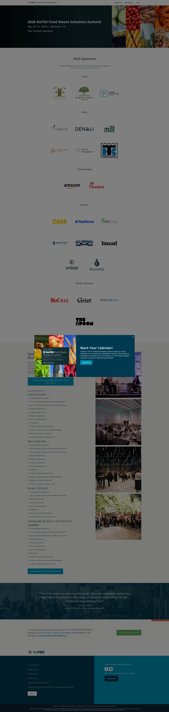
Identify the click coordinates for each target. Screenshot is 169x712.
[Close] (133, 336)
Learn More (86, 363)
